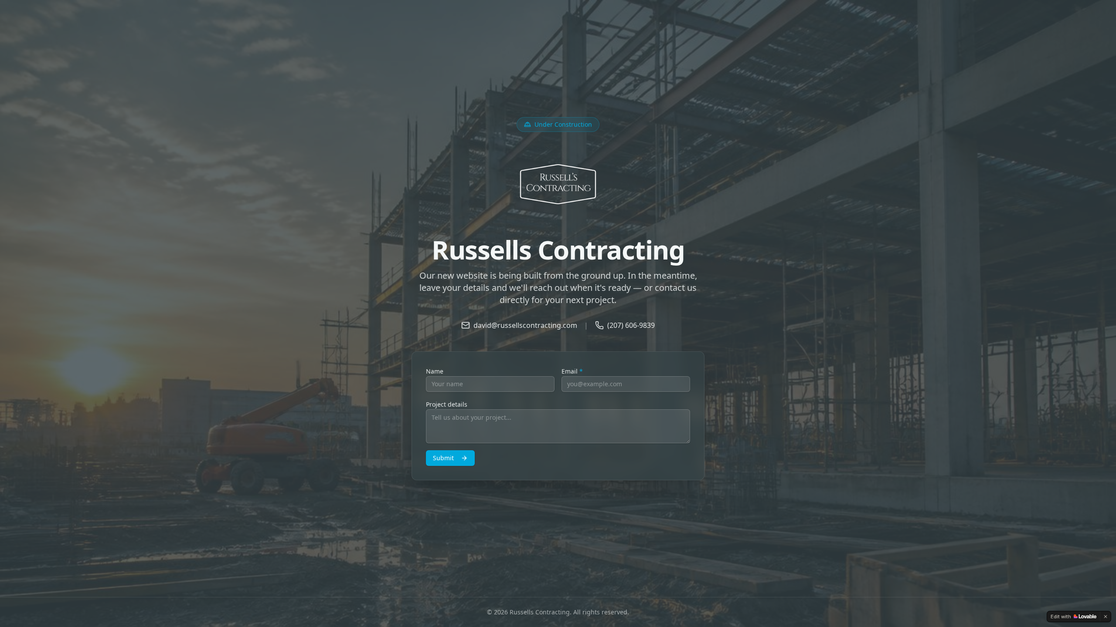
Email (572, 371)
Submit (443, 458)
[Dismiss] (1105, 616)
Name (434, 371)
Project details (446, 404)
